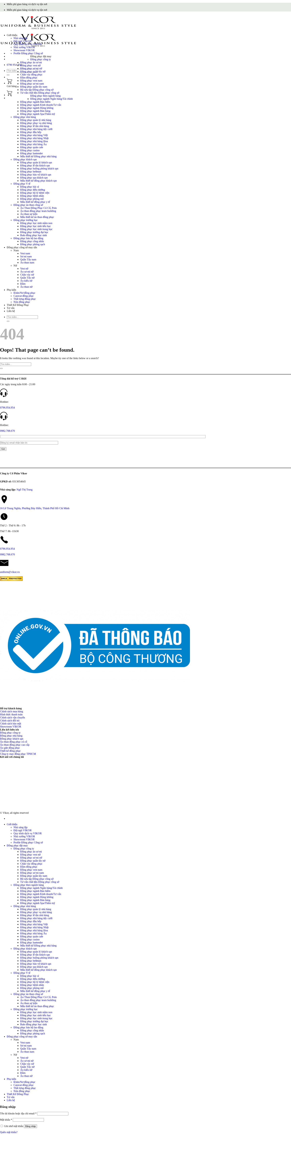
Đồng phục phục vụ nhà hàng (36, 123)
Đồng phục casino (30, 150)
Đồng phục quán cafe (31, 147)
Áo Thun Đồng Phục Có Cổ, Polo (38, 208)
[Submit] (8, 74)
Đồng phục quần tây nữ (32, 71)
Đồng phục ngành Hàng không (36, 107)
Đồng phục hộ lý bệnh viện (34, 192)
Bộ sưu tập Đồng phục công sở (36, 89)
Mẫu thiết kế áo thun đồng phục (37, 217)
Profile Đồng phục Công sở (28, 53)
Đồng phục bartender (31, 153)
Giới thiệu (12, 35)
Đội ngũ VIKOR (22, 41)
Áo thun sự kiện (28, 214)
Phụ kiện (11, 289)
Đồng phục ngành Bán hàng (35, 110)
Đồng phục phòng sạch (32, 244)
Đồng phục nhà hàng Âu (33, 144)
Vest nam (25, 253)
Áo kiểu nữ (26, 280)
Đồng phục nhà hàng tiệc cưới (36, 129)
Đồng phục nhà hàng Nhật (34, 138)
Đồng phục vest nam (31, 80)
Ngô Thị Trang (25, 489)
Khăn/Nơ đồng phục (24, 292)
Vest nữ (24, 268)
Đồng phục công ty (40, 59)
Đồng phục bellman (30, 171)
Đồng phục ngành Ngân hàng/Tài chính (51, 98)
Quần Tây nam (28, 259)
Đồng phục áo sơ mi (31, 62)
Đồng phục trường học (25, 220)
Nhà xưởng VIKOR (24, 47)
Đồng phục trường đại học (34, 232)
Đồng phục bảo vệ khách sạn (35, 174)
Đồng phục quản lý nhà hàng (35, 120)
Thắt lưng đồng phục (24, 298)
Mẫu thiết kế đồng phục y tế (35, 201)
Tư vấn (10, 308)
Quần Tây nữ (27, 277)
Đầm (22, 283)
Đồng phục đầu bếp (30, 132)
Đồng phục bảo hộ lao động (28, 238)
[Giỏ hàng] (9, 83)
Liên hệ (11, 311)
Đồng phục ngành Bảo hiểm (35, 101)
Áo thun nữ (26, 286)
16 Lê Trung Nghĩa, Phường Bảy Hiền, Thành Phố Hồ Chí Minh (34, 508)
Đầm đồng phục (28, 77)
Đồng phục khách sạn (25, 159)
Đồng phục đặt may (40, 56)
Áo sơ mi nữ (27, 271)
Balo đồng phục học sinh (33, 235)
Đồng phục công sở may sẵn (22, 247)
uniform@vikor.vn (10, 572)
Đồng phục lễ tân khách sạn (35, 165)
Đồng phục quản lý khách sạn (36, 162)
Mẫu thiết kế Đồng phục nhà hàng (38, 156)
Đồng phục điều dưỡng (32, 189)
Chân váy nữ (27, 274)
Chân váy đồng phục (31, 74)
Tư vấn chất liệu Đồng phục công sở (39, 92)
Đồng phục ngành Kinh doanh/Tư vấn (40, 104)
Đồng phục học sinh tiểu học (35, 226)
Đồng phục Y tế (21, 183)
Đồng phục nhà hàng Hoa (34, 141)
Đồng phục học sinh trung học (36, 229)
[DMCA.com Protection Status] (11, 580)
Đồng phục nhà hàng (24, 117)
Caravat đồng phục (23, 295)
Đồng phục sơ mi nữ (31, 68)
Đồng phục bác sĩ (29, 186)
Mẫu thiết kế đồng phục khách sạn (38, 180)
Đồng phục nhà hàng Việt (34, 135)
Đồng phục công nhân (32, 241)
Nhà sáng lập (20, 38)
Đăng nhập (30, 1126)
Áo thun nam (27, 262)
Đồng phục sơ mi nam (32, 83)
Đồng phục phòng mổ (32, 198)
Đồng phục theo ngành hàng (45, 95)
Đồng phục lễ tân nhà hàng (34, 126)
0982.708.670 (7, 430)
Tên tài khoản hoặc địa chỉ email (18, 1113)
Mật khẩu (6, 1119)
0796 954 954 (14, 64)
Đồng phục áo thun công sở (28, 204)
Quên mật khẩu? (9, 1132)
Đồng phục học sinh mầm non (36, 223)
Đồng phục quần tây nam (33, 86)
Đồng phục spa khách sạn (34, 177)
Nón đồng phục (21, 301)
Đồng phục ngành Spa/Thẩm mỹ (37, 114)
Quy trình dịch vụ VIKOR (27, 44)
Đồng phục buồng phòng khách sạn (39, 168)
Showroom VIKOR (24, 50)
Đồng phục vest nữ (30, 65)
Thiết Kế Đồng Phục (18, 305)
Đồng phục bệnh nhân (32, 195)
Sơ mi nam (26, 256)
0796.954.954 (7, 407)
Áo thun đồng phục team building (38, 211)
